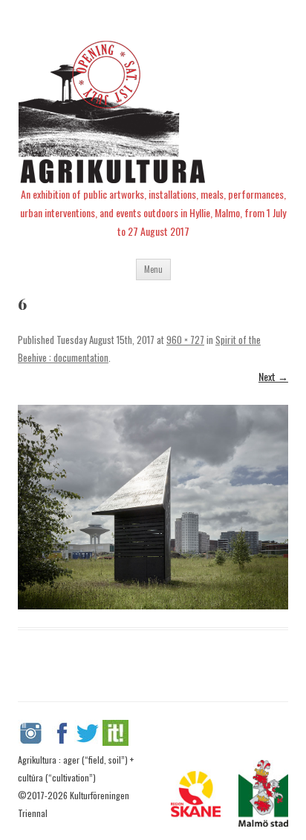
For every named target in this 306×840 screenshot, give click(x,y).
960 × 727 (185, 339)
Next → (273, 376)
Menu (153, 269)
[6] (153, 507)
